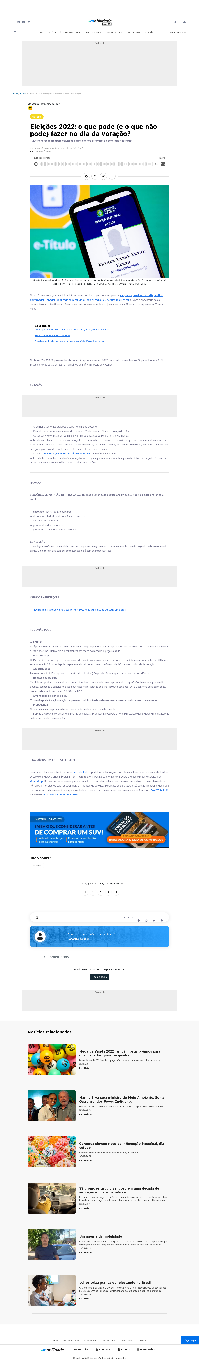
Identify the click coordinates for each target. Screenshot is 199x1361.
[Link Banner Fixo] (99, 830)
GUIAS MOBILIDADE (71, 32)
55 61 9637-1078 (159, 790)
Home (15, 94)
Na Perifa (22, 94)
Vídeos (125, 1349)
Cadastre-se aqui (78, 938)
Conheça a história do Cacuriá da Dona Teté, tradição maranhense (72, 329)
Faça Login (190, 1340)
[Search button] (175, 22)
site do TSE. (81, 772)
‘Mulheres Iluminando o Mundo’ (52, 335)
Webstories (147, 1349)
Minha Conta (109, 1340)
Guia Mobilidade (71, 1340)
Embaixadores (91, 1340)
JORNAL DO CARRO (115, 32)
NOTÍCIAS (53, 32)
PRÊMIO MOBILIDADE (93, 32)
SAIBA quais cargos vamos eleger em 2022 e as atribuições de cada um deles (79, 609)
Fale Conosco (127, 1340)
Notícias (83, 1349)
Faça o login (99, 976)
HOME (41, 32)
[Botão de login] (184, 22)
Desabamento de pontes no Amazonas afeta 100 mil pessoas (69, 341)
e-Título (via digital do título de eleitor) (68, 453)
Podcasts (104, 1349)
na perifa (37, 865)
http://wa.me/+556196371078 (60, 794)
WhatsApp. (36, 781)
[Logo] (100, 21)
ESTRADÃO (148, 32)
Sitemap (143, 1340)
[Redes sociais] (14, 22)
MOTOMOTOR (134, 32)
